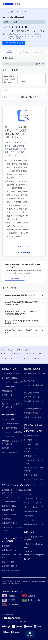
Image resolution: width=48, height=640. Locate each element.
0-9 (42, 358)
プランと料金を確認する (13, 43)
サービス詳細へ (24, 246)
